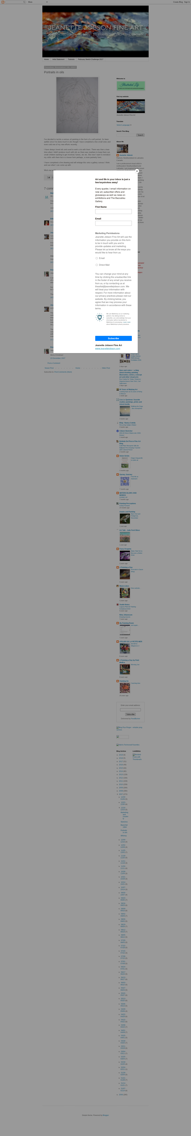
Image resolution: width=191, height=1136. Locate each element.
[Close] (137, 171)
